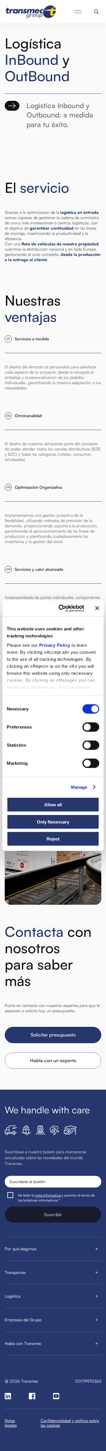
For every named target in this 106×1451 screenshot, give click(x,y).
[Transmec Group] (31, 12)
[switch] (90, 727)
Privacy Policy (54, 644)
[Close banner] (97, 608)
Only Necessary (53, 821)
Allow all (53, 804)
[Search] (96, 12)
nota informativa (48, 1195)
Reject (53, 838)
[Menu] (78, 12)
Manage (79, 786)
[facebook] (32, 1396)
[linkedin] (8, 1396)
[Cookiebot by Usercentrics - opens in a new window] (62, 608)
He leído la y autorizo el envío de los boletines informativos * (56, 1197)
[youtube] (56, 1396)
